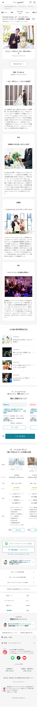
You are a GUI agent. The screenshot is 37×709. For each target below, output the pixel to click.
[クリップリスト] (30, 2)
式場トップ (4, 12)
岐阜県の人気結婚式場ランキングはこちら (18, 589)
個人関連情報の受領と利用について (24, 678)
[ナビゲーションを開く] (3, 2)
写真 (12, 12)
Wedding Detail (17, 64)
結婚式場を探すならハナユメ (10, 632)
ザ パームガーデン (16, 467)
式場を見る (18, 530)
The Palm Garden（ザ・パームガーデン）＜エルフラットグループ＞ (19, 7)
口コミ (27, 12)
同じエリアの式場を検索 (17, 572)
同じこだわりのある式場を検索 (17, 577)
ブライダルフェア (20, 12)
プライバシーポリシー (18, 682)
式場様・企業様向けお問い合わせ (27, 670)
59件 (17, 487)
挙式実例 (9, 610)
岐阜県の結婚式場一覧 (26, 632)
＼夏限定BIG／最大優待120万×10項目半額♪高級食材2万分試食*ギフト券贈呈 (12, 411)
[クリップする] (24, 411)
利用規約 (11, 678)
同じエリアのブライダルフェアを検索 (17, 582)
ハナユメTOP (18, 664)
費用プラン (9, 605)
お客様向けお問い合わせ (9, 670)
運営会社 (6, 678)
